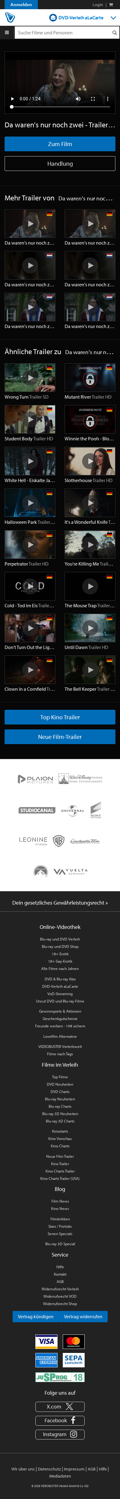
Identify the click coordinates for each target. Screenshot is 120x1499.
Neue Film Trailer (60, 1156)
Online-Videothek (60, 926)
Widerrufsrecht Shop (60, 1303)
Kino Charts (60, 1145)
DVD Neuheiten (60, 1084)
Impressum (74, 1469)
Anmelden (21, 4)
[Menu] (7, 32)
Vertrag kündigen (36, 1316)
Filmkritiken (60, 1218)
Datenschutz (49, 1469)
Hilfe (60, 1266)
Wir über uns (23, 1469)
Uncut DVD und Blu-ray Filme (60, 1001)
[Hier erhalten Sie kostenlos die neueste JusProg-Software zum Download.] (60, 1376)
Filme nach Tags (60, 1053)
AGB (60, 1281)
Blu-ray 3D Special (60, 1243)
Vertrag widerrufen (83, 1316)
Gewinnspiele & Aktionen (60, 1011)
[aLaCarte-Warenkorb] (110, 4)
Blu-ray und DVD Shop (60, 946)
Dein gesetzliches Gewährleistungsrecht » (60, 902)
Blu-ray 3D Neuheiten (60, 1113)
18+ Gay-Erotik (60, 961)
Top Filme (60, 1076)
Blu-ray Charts (60, 1106)
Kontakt (60, 1274)
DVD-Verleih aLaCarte (80, 17)
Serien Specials (60, 1233)
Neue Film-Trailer (60, 736)
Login (98, 4)
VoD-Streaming (60, 993)
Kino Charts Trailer (60, 1171)
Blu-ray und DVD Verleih (60, 939)
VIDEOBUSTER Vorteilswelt (60, 1046)
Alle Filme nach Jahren (60, 968)
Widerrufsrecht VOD (60, 1296)
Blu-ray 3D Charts (60, 1120)
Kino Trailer (60, 1163)
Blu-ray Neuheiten (60, 1098)
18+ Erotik (60, 953)
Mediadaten (60, 1476)
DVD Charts (60, 1091)
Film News (60, 1201)
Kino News (60, 1208)
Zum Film (60, 144)
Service (60, 1254)
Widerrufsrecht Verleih (60, 1288)
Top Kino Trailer (60, 717)
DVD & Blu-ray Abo (60, 978)
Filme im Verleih (60, 1064)
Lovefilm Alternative (60, 1036)
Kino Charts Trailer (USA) (60, 1178)
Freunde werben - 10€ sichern (60, 1025)
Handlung (60, 163)
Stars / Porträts (60, 1226)
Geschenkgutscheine (60, 1018)
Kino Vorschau (60, 1138)
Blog (60, 1188)
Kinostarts (60, 1131)
